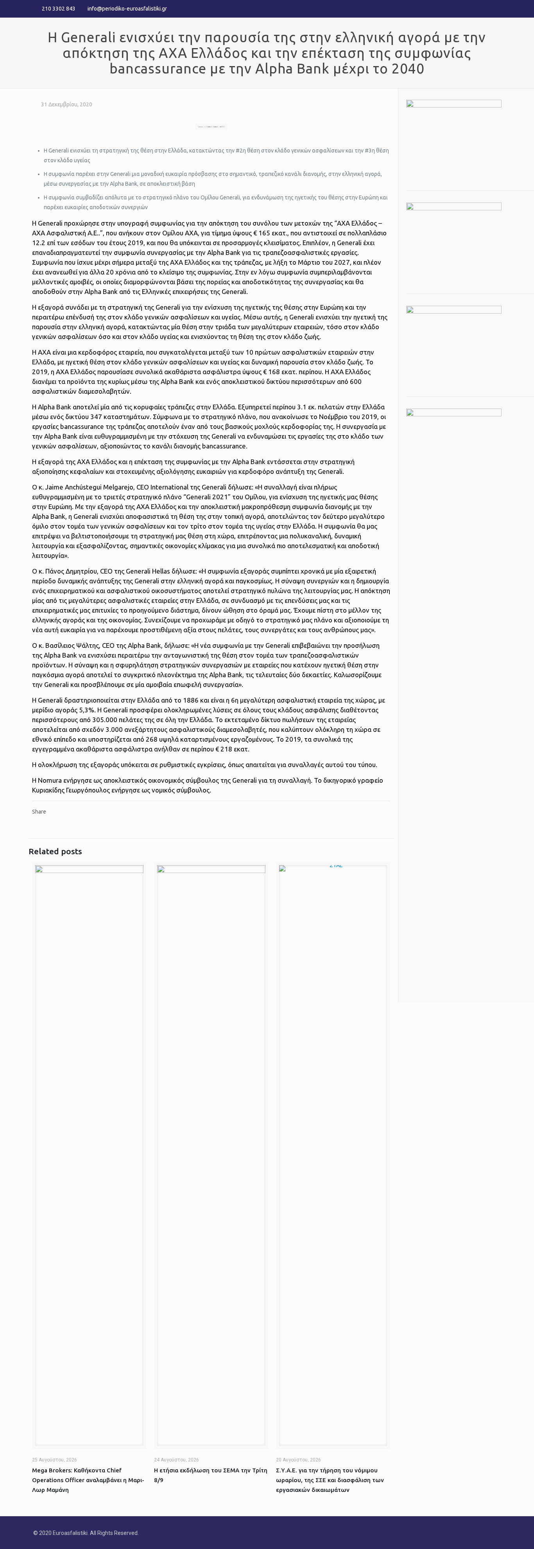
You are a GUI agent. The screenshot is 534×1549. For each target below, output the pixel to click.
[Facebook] (475, 8)
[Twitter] (486, 8)
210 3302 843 (58, 8)
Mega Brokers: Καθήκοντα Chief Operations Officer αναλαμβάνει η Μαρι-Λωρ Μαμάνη (88, 1480)
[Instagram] (497, 8)
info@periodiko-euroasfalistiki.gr (127, 8)
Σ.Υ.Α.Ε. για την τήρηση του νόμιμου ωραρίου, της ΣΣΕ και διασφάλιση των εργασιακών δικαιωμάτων (330, 1480)
